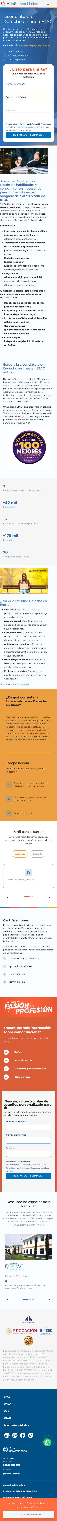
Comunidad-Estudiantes (15, 1485)
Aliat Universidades (16, 1425)
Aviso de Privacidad (26, 127)
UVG (6, 1411)
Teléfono (10, 110)
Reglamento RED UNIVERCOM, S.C (20, 1491)
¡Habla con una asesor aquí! (14, 684)
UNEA (7, 1403)
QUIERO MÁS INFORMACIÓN (28, 135)
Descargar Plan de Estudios (28, 1515)
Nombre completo (16, 84)
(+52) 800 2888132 (11, 1473)
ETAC (7, 1396)
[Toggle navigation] (47, 3)
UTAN (7, 1418)
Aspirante (20, 854)
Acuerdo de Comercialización (17, 1497)
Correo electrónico (16, 97)
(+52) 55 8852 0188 (11, 1465)
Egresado (37, 854)
